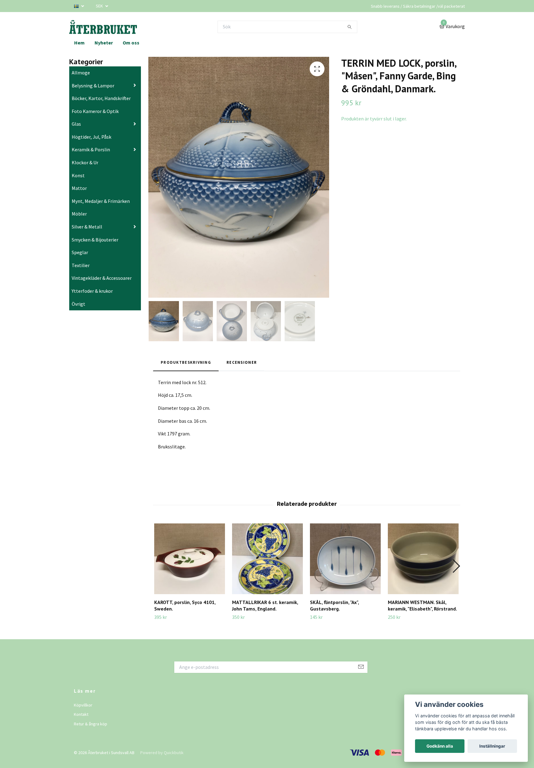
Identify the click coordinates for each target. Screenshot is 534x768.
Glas (76, 124)
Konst (78, 175)
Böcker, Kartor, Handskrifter (101, 98)
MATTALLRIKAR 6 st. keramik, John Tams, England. (265, 605)
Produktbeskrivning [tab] (186, 362)
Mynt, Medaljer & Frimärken (101, 201)
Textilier (81, 265)
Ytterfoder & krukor (92, 291)
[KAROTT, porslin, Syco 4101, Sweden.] (189, 558)
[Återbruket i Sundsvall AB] (103, 26)
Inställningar (492, 746)
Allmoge (81, 72)
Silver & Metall (87, 227)
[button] (456, 566)
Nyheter (104, 43)
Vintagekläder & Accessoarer (102, 278)
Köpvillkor (83, 705)
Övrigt (78, 304)
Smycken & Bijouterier (95, 240)
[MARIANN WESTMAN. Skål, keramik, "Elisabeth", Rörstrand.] (423, 558)
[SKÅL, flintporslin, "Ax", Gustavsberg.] (345, 558)
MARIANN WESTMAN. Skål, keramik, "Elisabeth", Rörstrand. (422, 605)
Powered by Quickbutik (162, 752)
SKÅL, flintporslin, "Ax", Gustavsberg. (334, 605)
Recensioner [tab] (242, 362)
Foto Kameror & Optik (95, 111)
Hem (79, 43)
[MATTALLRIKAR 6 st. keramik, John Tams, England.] (267, 558)
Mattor (79, 188)
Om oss (131, 43)
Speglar (80, 252)
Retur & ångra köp (90, 724)
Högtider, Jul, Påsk (91, 137)
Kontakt (81, 714)
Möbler (79, 214)
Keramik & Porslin (91, 149)
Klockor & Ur (85, 162)
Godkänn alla (439, 746)
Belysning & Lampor (93, 85)
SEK (100, 6)
